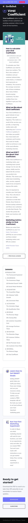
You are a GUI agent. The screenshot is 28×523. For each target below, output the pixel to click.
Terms (23, 520)
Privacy (18, 520)
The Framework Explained (14, 275)
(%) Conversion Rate (12, 301)
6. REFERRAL (9, 349)
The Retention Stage (12, 334)
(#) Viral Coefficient (12, 354)
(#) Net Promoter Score (13, 343)
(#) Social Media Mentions (14, 286)
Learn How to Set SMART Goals (16, 373)
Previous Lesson (15, 256)
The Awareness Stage (13, 280)
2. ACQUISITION (10, 289)
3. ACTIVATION (10, 304)
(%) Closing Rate (11, 318)
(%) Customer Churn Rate (14, 346)
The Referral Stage (12, 351)
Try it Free (22, 2)
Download (14, 499)
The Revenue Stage (12, 315)
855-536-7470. (12, 2)
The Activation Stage (12, 306)
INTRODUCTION (10, 272)
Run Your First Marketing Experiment (15, 424)
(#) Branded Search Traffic (14, 283)
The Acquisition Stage (13, 292)
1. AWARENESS (10, 278)
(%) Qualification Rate (13, 309)
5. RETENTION (9, 332)
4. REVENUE (9, 312)
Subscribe (14, 506)
